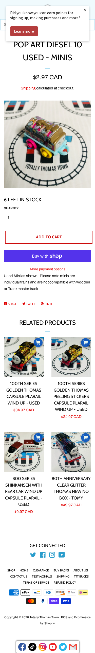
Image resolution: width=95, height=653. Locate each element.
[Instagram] (42, 647)
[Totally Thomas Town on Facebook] (43, 556)
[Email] (73, 647)
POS (64, 617)
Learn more (24, 31)
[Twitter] (63, 647)
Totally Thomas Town (44, 617)
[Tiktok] (32, 647)
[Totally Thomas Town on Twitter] (33, 556)
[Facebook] (22, 647)
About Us (80, 570)
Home (24, 570)
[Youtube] (53, 647)
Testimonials (42, 576)
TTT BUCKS (81, 576)
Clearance (41, 570)
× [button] (85, 10)
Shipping (28, 88)
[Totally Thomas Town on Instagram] (52, 556)
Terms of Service (36, 582)
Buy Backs (61, 570)
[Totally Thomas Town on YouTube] (62, 556)
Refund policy (65, 582)
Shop (11, 570)
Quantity (11, 208)
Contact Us (18, 576)
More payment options (47, 269)
